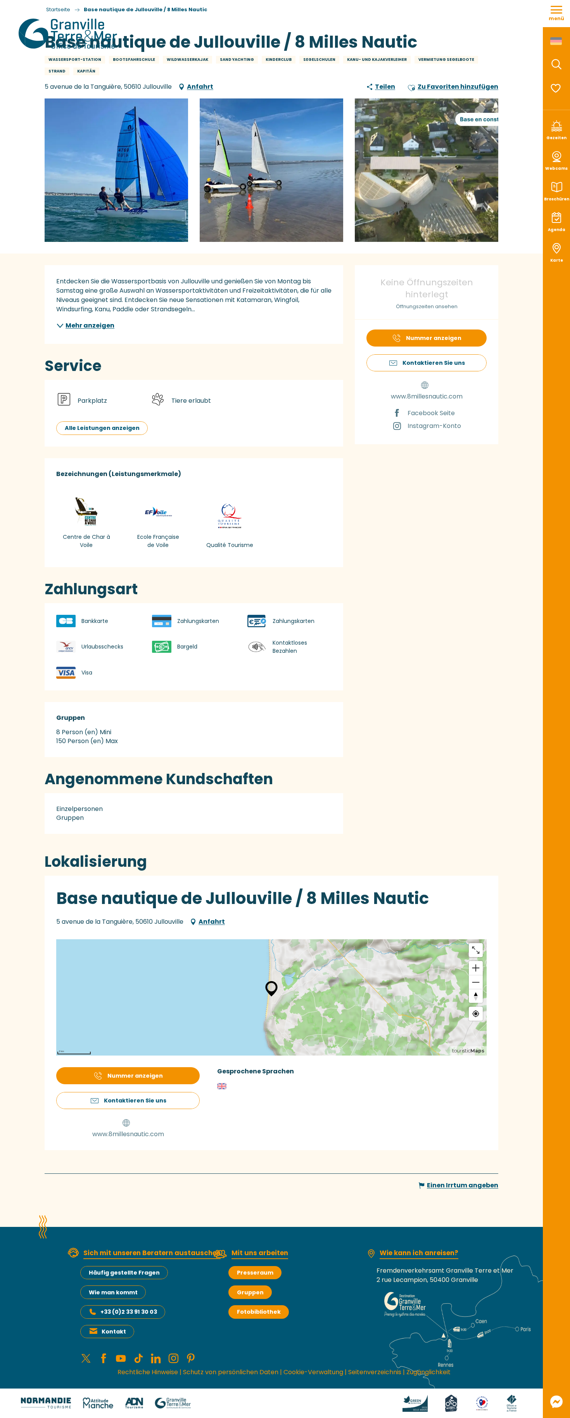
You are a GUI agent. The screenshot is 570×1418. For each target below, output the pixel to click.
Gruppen (250, 1292)
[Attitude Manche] (98, 1402)
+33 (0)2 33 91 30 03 (128, 1312)
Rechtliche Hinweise (147, 1372)
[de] (556, 41)
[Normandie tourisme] (46, 1402)
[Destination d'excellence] (482, 1402)
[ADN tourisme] (134, 1402)
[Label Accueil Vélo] (451, 1402)
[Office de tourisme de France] (511, 1402)
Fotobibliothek (259, 1312)
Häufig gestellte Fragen (124, 1273)
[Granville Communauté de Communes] (173, 1402)
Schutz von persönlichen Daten (230, 1372)
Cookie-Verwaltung (313, 1372)
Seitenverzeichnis (374, 1372)
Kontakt (114, 1331)
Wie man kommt (113, 1292)
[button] (556, 64)
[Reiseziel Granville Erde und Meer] (69, 33)
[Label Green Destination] (415, 1402)
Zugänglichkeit (428, 1372)
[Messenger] (556, 1402)
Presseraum (255, 1273)
